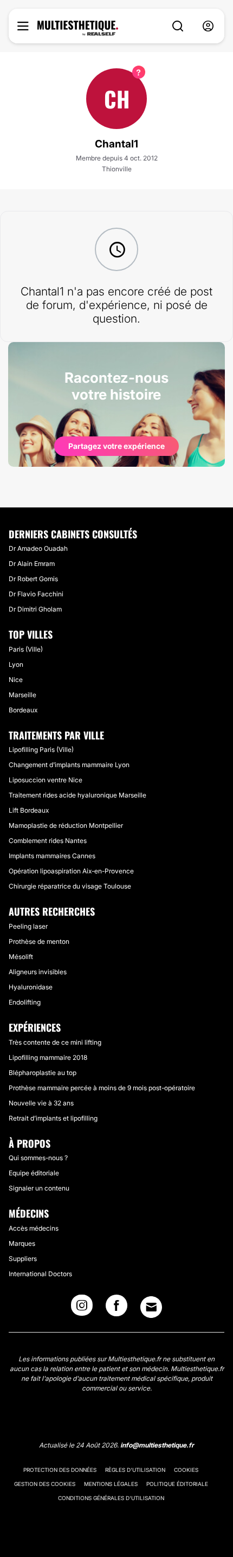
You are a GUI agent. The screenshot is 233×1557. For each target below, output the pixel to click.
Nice (16, 679)
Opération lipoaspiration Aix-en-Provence (71, 871)
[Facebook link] (116, 1308)
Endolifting (25, 1002)
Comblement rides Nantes (48, 841)
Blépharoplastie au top (42, 1073)
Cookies (186, 1469)
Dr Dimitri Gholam (35, 609)
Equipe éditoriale (34, 1173)
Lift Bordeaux (29, 810)
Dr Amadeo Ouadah (38, 548)
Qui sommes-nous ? (38, 1158)
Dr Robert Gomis (33, 579)
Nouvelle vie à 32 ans (41, 1103)
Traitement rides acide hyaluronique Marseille (77, 795)
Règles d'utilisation (135, 1469)
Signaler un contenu (39, 1188)
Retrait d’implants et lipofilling (53, 1118)
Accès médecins (34, 1228)
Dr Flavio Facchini (36, 594)
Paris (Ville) (26, 649)
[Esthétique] (77, 28)
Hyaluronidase (31, 987)
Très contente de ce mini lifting (55, 1042)
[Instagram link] (82, 1308)
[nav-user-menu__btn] (208, 26)
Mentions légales (111, 1484)
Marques (22, 1243)
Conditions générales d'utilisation (111, 1498)
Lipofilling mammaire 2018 (48, 1057)
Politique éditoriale (177, 1484)
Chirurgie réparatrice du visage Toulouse (70, 886)
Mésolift (21, 957)
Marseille (22, 695)
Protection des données (59, 1469)
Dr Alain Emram (32, 563)
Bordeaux (23, 710)
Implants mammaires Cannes (52, 856)
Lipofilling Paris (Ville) (41, 749)
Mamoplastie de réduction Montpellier (66, 825)
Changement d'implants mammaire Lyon (69, 765)
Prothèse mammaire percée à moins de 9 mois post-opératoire (102, 1088)
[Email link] (151, 1307)
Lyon (16, 664)
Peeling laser (28, 926)
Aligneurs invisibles (38, 972)
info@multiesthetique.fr (157, 1445)
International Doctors (40, 1274)
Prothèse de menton (39, 941)
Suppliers (23, 1258)
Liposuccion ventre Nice (45, 780)
